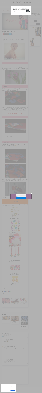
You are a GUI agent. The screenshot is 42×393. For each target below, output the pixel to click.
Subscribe (28, 11)
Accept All (13, 390)
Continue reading (21, 13)
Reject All (9, 390)
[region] (8, 388)
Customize (4, 390)
